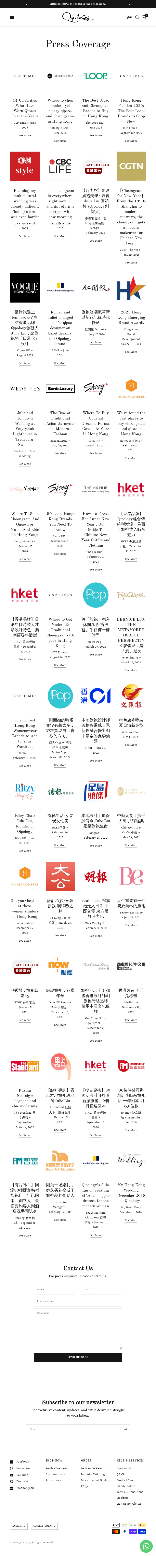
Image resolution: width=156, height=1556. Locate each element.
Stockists (123, 1498)
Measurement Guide (94, 1480)
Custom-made (55, 1474)
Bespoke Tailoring (93, 1474)
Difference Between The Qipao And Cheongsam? (78, 4)
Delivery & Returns (93, 1468)
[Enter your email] (126, 1429)
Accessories (53, 1480)
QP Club (122, 1474)
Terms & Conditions (130, 1492)
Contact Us (124, 1468)
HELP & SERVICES (130, 1460)
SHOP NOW (54, 1460)
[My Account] (130, 17)
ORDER (86, 1460)
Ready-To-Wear (56, 1468)
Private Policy (126, 1486)
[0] (143, 17)
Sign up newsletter (129, 1504)
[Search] (137, 17)
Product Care (125, 1480)
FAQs (84, 1486)
